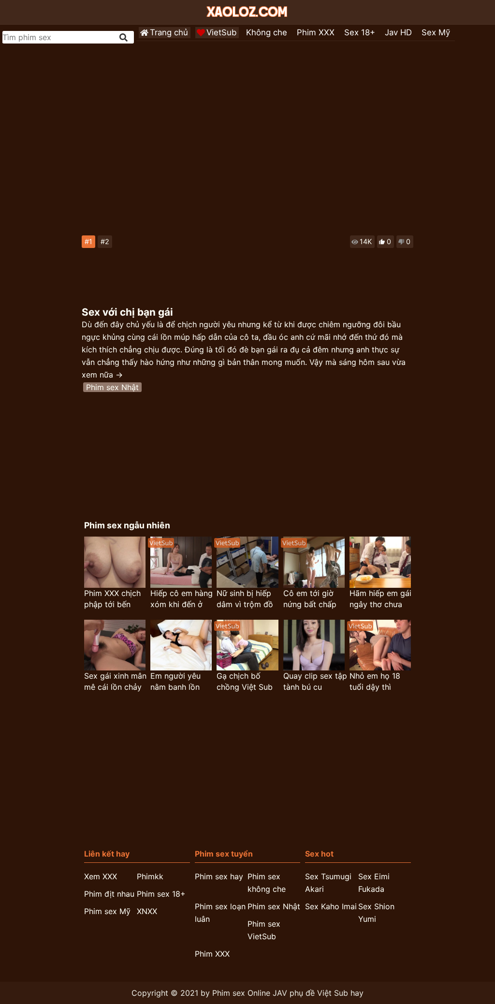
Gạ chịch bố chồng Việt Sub (245, 681)
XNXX (147, 911)
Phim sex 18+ (161, 894)
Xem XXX (100, 876)
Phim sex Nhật (112, 387)
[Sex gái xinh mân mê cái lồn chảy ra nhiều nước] (115, 645)
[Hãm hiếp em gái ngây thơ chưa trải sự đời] (380, 562)
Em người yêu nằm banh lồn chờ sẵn (175, 682)
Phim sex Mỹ (107, 911)
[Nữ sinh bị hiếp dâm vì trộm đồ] (247, 562)
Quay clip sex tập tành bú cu (315, 681)
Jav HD (398, 32)
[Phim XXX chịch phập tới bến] (115, 562)
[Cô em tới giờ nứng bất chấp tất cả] (314, 562)
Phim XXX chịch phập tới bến (112, 598)
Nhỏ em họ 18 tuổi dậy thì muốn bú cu (374, 682)
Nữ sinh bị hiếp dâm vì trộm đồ (245, 598)
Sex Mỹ (436, 32)
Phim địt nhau (109, 894)
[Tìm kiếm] (124, 37)
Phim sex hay (219, 876)
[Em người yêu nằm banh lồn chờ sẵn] (181, 645)
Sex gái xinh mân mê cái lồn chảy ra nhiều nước (115, 682)
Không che (266, 32)
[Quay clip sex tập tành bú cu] (314, 645)
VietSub (221, 32)
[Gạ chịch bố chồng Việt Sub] (247, 645)
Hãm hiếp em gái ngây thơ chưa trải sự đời (380, 599)
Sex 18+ (359, 32)
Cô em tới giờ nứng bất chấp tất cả (309, 599)
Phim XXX (316, 32)
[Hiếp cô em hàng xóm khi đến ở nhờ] (181, 562)
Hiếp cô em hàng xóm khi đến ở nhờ (181, 599)
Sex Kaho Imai (331, 906)
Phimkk (150, 876)
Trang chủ (169, 32)
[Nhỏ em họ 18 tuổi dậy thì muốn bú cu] (380, 645)
